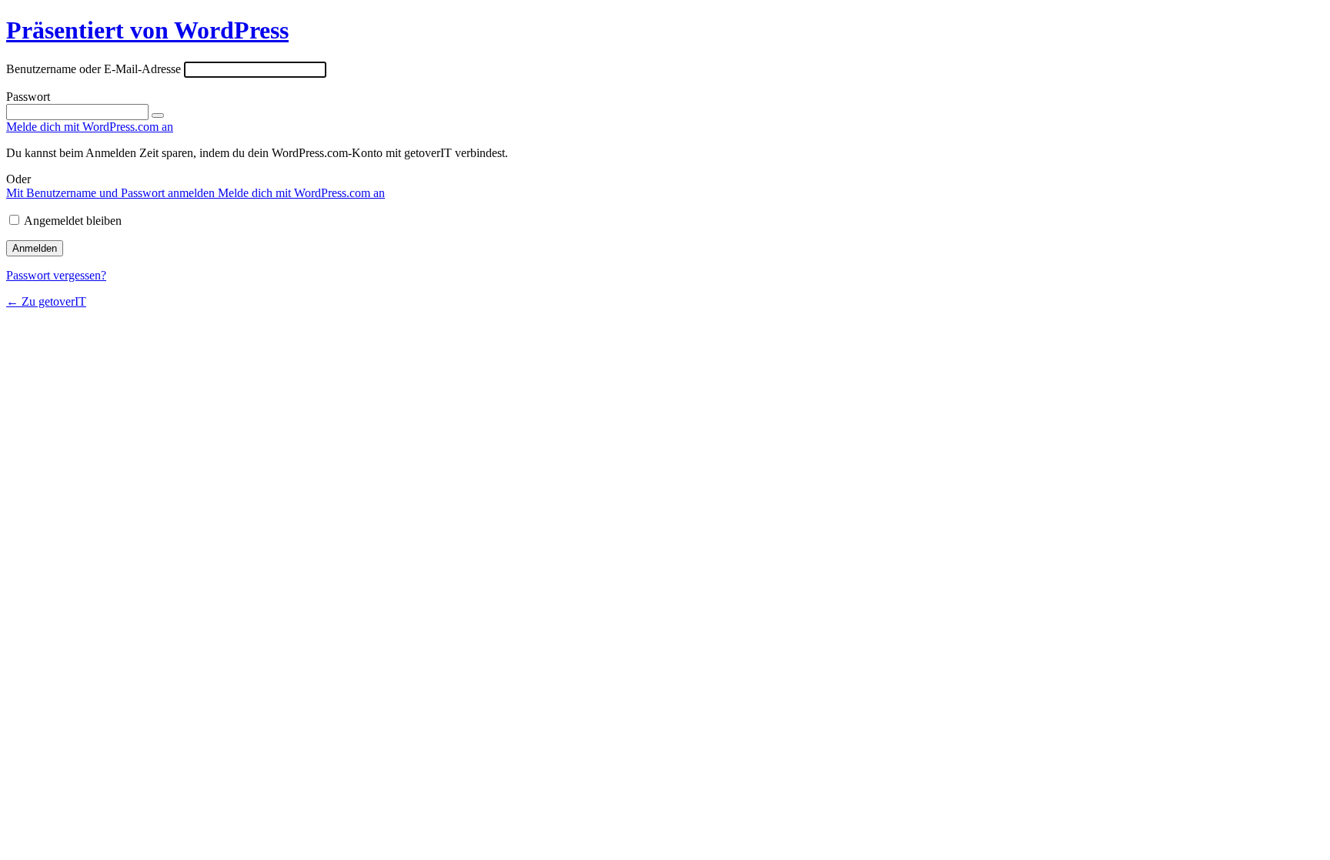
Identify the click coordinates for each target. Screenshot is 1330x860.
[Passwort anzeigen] (158, 115)
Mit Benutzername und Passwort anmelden (112, 192)
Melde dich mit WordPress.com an (301, 192)
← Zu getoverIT (46, 301)
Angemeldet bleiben (73, 220)
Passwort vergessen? (56, 275)
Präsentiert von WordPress (147, 30)
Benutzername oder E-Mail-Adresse (93, 68)
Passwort (28, 96)
